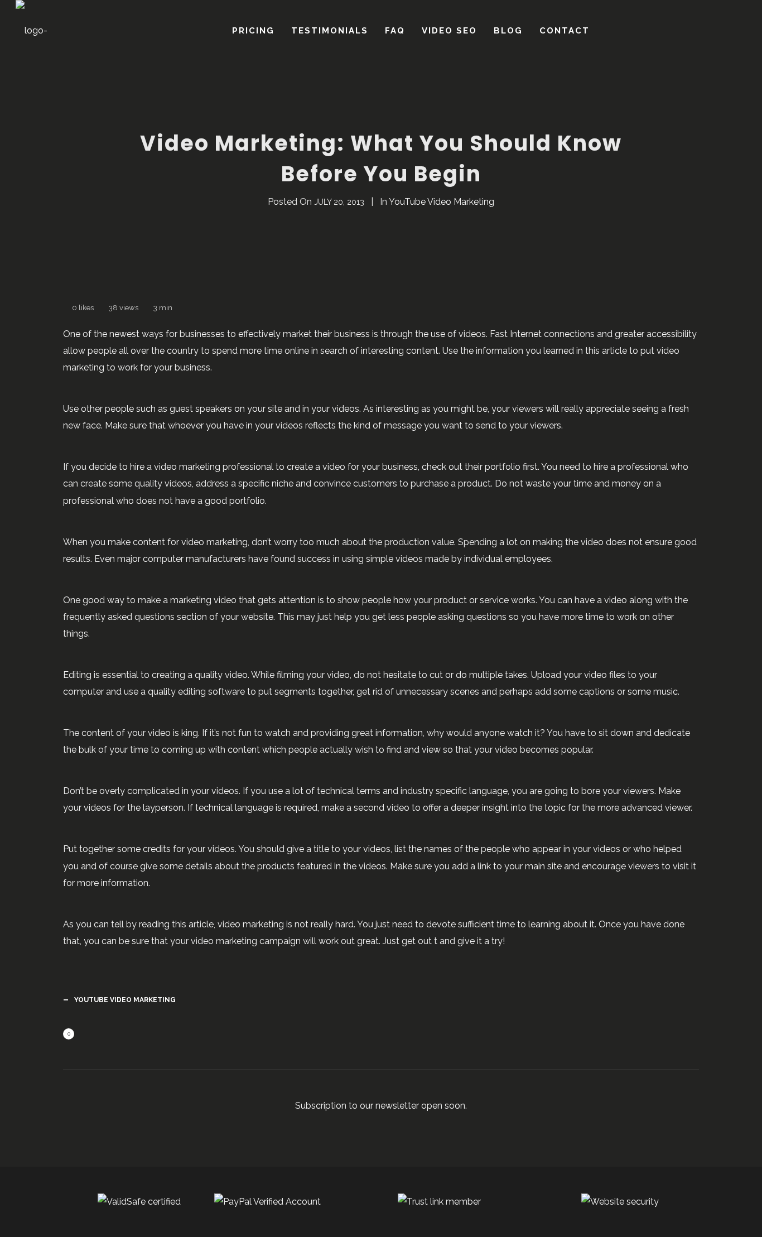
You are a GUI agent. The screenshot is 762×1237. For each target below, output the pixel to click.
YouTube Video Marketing (441, 201)
